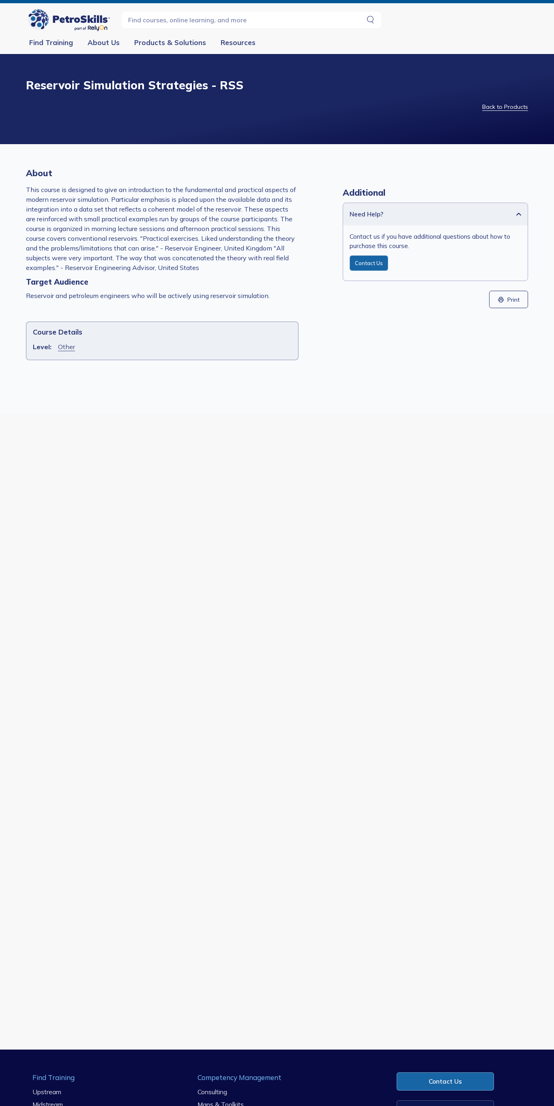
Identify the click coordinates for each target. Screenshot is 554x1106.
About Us (104, 42)
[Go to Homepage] (70, 19)
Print (513, 299)
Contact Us (369, 263)
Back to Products (505, 106)
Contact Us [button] (445, 1081)
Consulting (212, 1091)
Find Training (51, 42)
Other (66, 347)
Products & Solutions (170, 42)
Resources (238, 42)
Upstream (46, 1091)
